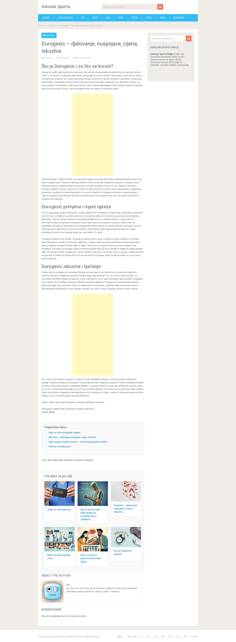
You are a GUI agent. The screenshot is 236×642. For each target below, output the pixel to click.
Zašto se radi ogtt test (59, 509)
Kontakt (179, 17)
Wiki (162, 17)
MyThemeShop (93, 636)
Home (40, 25)
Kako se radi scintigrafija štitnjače (65, 432)
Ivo (68, 584)
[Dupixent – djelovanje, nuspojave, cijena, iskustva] (126, 491)
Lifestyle (51, 25)
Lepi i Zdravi (65, 17)
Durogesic (69, 460)
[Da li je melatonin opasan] (126, 537)
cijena (50, 460)
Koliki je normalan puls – (60, 446)
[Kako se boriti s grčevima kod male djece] (93, 539)
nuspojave (89, 460)
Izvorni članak (48, 412)
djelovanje (58, 460)
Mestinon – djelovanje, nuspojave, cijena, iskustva (72, 437)
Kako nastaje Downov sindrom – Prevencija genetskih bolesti (78, 442)
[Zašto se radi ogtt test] (59, 493)
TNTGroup (48, 58)
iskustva (79, 460)
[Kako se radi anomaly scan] (59, 539)
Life (108, 17)
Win (120, 17)
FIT (82, 17)
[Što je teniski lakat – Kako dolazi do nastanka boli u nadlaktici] (93, 493)
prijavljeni (56, 616)
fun (95, 17)
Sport (46, 17)
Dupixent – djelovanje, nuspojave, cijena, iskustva (126, 508)
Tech (134, 17)
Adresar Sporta (56, 6)
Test (149, 17)
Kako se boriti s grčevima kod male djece (90, 558)
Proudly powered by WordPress (51, 636)
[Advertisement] (92, 135)
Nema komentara (83, 58)
